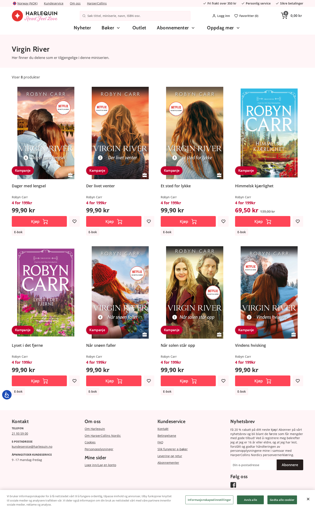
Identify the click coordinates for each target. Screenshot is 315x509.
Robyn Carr (20, 197)
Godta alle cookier (282, 499)
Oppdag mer (220, 28)
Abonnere (290, 464)
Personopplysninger (99, 449)
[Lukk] (308, 499)
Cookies (90, 442)
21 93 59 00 (20, 433)
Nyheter (82, 28)
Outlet (139, 28)
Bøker (108, 28)
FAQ (160, 442)
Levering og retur (170, 456)
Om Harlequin (95, 429)
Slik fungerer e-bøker (173, 449)
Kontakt (163, 429)
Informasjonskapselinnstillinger (209, 499)
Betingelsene (167, 436)
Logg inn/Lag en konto (100, 465)
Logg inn (223, 16)
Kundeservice (53, 3)
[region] (157, 499)
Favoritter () (248, 16)
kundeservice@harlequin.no (32, 446)
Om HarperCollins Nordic (103, 436)
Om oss (75, 3)
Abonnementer (173, 28)
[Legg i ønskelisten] (74, 221)
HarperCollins (97, 3)
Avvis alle (250, 499)
